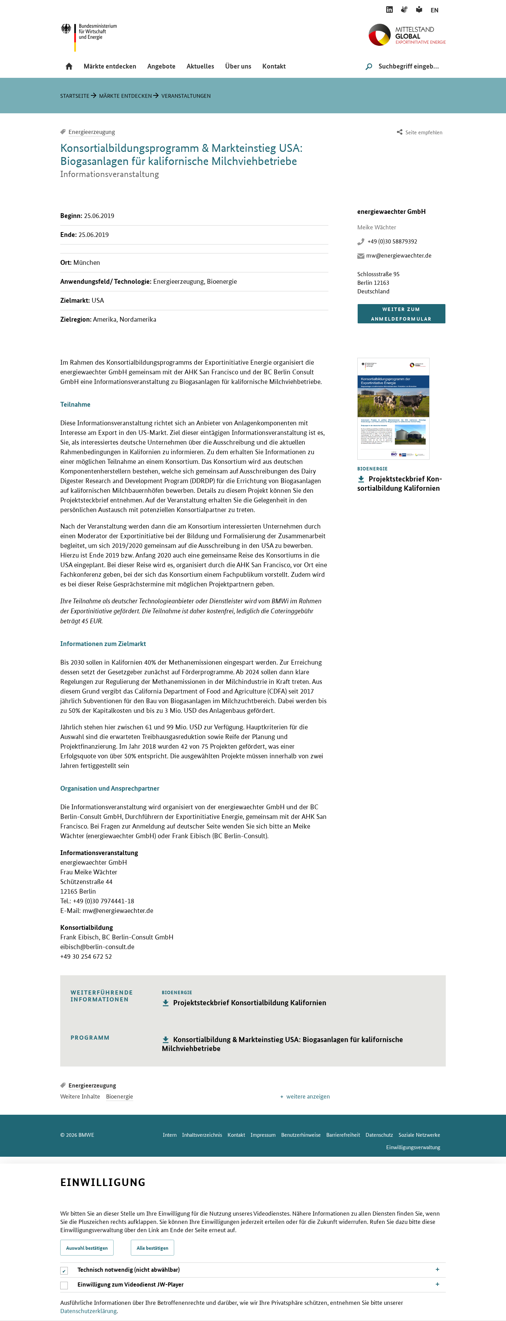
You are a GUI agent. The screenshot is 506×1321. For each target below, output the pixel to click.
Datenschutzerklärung (88, 1310)
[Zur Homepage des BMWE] (96, 35)
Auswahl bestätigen (87, 1247)
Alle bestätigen (152, 1247)
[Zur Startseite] (407, 32)
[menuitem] (419, 132)
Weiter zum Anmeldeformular (401, 313)
